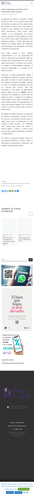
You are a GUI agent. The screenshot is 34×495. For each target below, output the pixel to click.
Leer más (25, 492)
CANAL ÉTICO (17, 436)
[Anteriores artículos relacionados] (26, 214)
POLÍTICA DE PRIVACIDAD (17, 434)
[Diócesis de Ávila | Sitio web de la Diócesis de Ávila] (6, 3)
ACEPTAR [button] (10, 492)
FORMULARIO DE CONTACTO (17, 432)
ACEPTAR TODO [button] (23, 489)
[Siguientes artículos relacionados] (31, 214)
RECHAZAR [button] (18, 492)
